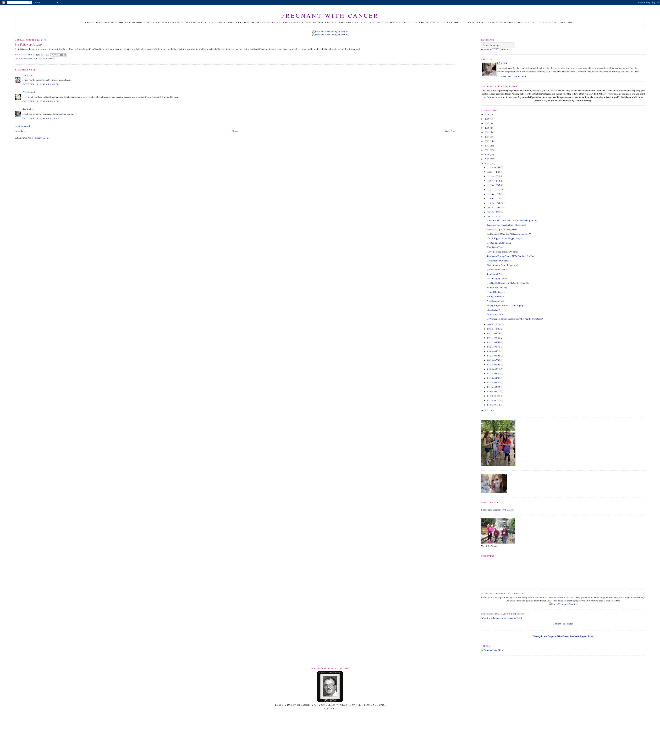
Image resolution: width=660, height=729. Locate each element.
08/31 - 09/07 (493, 342)
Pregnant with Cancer (330, 15)
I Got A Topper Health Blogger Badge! (504, 238)
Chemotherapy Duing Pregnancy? (502, 265)
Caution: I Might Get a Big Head (502, 229)
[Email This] (51, 55)
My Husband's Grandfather (499, 260)
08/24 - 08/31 (493, 346)
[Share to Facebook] (61, 55)
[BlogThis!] (55, 55)
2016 (487, 127)
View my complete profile (511, 76)
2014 (487, 136)
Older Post (450, 131)
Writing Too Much (495, 296)
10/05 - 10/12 (493, 324)
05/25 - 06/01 (493, 364)
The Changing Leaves (497, 278)
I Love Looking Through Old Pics (502, 251)
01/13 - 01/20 (493, 400)
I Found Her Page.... (496, 291)
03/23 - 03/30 (493, 382)
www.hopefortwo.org (502, 597)
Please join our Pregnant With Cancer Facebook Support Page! (563, 636)
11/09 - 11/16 (493, 198)
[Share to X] (58, 55)
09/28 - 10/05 (493, 328)
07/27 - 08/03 (493, 355)
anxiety (28, 58)
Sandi (29, 54)
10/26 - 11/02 (493, 207)
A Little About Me (495, 300)
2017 (487, 123)
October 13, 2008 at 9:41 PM (41, 101)
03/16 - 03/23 (493, 386)
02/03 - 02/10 (493, 391)
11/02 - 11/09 (493, 203)
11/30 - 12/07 (493, 185)
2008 (487, 163)
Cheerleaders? (493, 309)
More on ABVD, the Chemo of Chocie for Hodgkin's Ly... (513, 220)
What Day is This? (495, 247)
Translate (503, 49)
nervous (50, 58)
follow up (39, 58)
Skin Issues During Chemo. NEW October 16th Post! (511, 256)
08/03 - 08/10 (493, 351)
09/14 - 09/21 (493, 337)
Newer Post (20, 131)
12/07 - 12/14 (493, 180)
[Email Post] (47, 54)
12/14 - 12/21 (493, 176)
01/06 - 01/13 (493, 404)
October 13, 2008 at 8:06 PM (41, 84)
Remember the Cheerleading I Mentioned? (506, 224)
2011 (487, 150)
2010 (487, 154)
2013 (487, 141)
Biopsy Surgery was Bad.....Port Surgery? (505, 305)
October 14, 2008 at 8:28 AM (41, 118)
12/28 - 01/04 (493, 167)
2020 (487, 114)
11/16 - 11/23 (493, 194)
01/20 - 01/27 (493, 395)
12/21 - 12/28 (493, 171)
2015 (487, 132)
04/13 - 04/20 (493, 373)
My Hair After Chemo (497, 269)
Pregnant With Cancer (503, 509)
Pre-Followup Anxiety (497, 287)
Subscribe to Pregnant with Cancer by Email (501, 618)
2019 (487, 118)
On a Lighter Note (495, 314)
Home (235, 131)
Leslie (25, 75)
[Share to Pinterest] (65, 55)
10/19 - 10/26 (493, 211)
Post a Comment (22, 125)
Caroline (27, 92)
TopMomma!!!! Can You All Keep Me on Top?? (509, 233)
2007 (487, 410)
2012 (487, 145)
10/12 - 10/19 (493, 216)
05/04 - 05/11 (493, 369)
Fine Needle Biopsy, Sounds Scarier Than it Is (508, 282)
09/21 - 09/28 (493, 333)
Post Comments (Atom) (38, 137)
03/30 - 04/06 (493, 378)
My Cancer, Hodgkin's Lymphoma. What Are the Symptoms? (515, 318)
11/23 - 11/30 (493, 189)
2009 (487, 159)
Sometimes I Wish (495, 274)
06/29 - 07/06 (493, 360)
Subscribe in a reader (563, 623)
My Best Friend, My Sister (499, 242)
